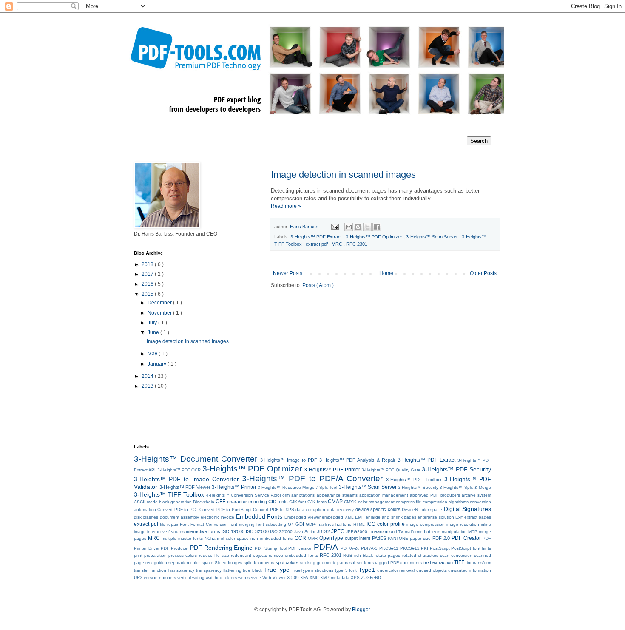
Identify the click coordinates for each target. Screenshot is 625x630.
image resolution (462, 524)
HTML (359, 524)
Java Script (304, 531)
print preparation (150, 555)
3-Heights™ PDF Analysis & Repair (357, 460)
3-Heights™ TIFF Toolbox (169, 494)
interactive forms (203, 531)
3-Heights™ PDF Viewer (184, 487)
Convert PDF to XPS (273, 509)
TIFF (459, 562)
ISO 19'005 (233, 531)
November (160, 313)
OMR (313, 538)
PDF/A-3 (369, 548)
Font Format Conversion (204, 524)
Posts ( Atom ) (318, 285)
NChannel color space (227, 538)
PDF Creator (466, 538)
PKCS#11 (388, 548)
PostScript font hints (471, 548)
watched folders (221, 577)
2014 (148, 376)
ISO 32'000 (257, 531)
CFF (220, 502)
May (153, 354)
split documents (259, 562)
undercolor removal (396, 570)
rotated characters (420, 555)
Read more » (286, 206)
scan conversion (456, 555)
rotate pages (387, 555)
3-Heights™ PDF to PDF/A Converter (312, 478)
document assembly (179, 517)
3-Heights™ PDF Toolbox (413, 479)
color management (376, 501)
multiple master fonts (182, 538)
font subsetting (271, 524)
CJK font (297, 501)
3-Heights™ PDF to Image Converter (186, 479)
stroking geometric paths (324, 562)
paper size (420, 538)
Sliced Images (228, 562)
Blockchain (203, 501)
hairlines (326, 524)
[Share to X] (367, 227)
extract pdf (317, 244)
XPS (355, 577)
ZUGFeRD (371, 577)
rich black (363, 555)
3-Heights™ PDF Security (456, 469)
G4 (291, 524)
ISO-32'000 (281, 531)
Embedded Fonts (259, 516)
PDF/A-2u (350, 548)
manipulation (454, 531)
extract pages (477, 517)
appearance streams (337, 495)
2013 (148, 386)
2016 (148, 284)
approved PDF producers (435, 495)
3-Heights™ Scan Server (432, 236)
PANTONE (398, 538)
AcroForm (280, 495)
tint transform (478, 562)
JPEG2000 (356, 531)
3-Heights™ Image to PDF (288, 460)
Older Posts (483, 273)
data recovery (340, 509)
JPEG (337, 531)
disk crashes (146, 517)
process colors (182, 555)
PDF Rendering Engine (221, 547)
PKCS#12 (410, 548)
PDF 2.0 (441, 538)
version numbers (160, 577)
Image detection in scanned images (343, 174)
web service (249, 577)
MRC (338, 244)
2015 (148, 294)
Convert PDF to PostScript (225, 509)
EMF (359, 517)
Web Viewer (274, 577)
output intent (357, 538)
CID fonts (278, 501)
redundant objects (249, 555)
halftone (343, 524)
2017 (148, 274)
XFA (304, 577)
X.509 (293, 577)
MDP (472, 531)
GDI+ (311, 524)
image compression (425, 524)
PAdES (379, 538)
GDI (299, 524)
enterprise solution (436, 517)
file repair (169, 524)
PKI (424, 548)
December (160, 303)
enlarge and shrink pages (391, 517)
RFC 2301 (356, 244)
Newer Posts (287, 273)
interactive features (166, 531)
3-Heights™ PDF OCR (179, 470)
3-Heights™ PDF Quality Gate (390, 470)
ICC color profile (385, 524)
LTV (399, 531)
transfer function (150, 570)
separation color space (190, 562)
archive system (476, 495)
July (153, 323)
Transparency (181, 570)
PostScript (440, 548)
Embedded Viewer (302, 517)
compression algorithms (446, 501)
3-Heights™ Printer (234, 487)
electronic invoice (217, 517)
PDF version (300, 548)
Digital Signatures (467, 508)
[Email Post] (334, 226)
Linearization (382, 531)
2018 (148, 264)
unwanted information (469, 570)
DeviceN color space (422, 509)
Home (386, 273)
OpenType (331, 538)
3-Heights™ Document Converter (195, 458)
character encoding (247, 501)
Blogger (361, 610)
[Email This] (348, 227)
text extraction (438, 562)
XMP (314, 577)
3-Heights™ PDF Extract (316, 236)
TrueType (277, 569)
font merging (242, 524)
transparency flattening (218, 570)
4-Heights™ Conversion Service (237, 495)
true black (252, 570)
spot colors (287, 562)
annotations (303, 495)
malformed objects (422, 531)
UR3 (138, 577)
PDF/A (326, 546)
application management (383, 495)
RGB (347, 555)
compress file (408, 501)
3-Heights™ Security (418, 487)
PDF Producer (175, 548)
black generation (175, 501)
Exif (459, 517)
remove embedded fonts (293, 555)
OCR (300, 538)
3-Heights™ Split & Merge (465, 487)
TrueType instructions (313, 570)
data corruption (310, 509)
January (158, 364)
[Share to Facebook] (376, 227)
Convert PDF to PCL (177, 509)
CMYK (350, 501)
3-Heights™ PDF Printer (332, 470)
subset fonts (361, 562)
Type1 (366, 569)
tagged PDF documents (398, 562)
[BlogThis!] (358, 227)
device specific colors (378, 509)
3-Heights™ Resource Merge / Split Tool (297, 487)
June (154, 332)
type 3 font (346, 570)
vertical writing (191, 577)
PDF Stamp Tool (271, 548)
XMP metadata (334, 577)
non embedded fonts (271, 538)
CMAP (335, 502)
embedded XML (337, 517)
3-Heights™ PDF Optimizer (374, 236)
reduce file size (214, 555)
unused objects (431, 570)
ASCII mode (146, 501)
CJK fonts (317, 501)
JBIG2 (323, 531)
